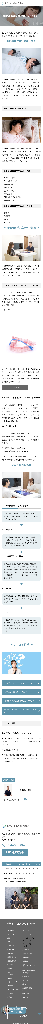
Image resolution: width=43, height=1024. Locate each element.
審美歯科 (10, 978)
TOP (39, 1014)
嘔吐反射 (25, 984)
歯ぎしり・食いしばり (28, 966)
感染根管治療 (12, 961)
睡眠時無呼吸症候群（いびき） (28, 972)
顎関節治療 (26, 957)
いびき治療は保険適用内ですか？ (16, 692)
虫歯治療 (10, 953)
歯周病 (10, 968)
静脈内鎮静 (26, 976)
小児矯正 (10, 997)
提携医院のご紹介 (28, 994)
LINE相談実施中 (15, 852)
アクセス (10, 942)
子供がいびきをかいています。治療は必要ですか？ (20, 711)
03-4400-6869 (16, 845)
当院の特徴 (11, 930)
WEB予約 (23, 1016)
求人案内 (25, 997)
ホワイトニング (12, 982)
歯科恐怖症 (26, 980)
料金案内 (10, 938)
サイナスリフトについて (28, 945)
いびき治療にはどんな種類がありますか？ (19, 701)
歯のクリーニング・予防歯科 (14, 973)
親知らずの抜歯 (27, 953)
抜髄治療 (10, 965)
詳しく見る (15, 387)
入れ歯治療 (26, 950)
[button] (21, 907)
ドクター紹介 (12, 934)
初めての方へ (12, 946)
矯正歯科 (10, 986)
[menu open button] (39, 3)
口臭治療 (25, 961)
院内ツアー (11, 949)
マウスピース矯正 (13, 989)
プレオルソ (26, 930)
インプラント (26, 934)
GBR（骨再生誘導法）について (28, 939)
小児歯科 (10, 993)
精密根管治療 (12, 957)
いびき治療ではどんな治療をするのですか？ (20, 683)
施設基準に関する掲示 (28, 989)
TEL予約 (23, 1008)
